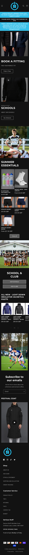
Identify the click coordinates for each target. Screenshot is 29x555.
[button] (2, 6)
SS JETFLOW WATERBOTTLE (5, 191)
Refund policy (21, 549)
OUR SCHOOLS (14, 282)
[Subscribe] (24, 391)
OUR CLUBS (14, 286)
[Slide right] (18, 328)
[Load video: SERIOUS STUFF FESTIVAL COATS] (14, 422)
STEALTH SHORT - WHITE (6, 228)
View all (14, 236)
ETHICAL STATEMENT (9, 477)
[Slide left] (11, 328)
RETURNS (5, 502)
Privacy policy (10, 551)
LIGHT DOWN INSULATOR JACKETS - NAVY (6, 318)
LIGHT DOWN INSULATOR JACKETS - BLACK (18, 318)
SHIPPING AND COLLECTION (11, 481)
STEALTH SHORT (6, 209)
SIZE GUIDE (6, 473)
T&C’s (4, 499)
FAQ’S (4, 506)
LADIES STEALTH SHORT (20, 210)
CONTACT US (6, 510)
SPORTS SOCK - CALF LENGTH (21, 190)
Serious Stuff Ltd (12, 549)
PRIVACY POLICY (7, 495)
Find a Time (7, 71)
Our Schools (7, 118)
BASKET (5, 513)
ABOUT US (6, 470)
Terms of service (19, 551)
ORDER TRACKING (8, 484)
